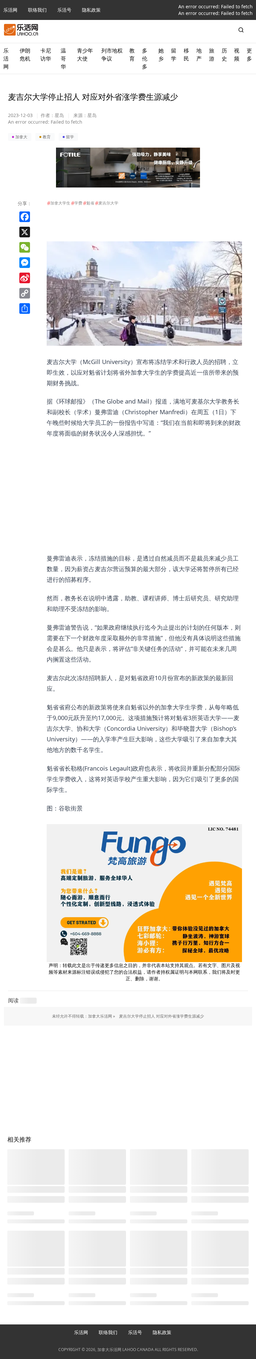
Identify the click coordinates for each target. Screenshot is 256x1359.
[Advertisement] (144, 485)
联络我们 (37, 10)
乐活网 (10, 10)
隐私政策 (91, 10)
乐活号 (64, 10)
